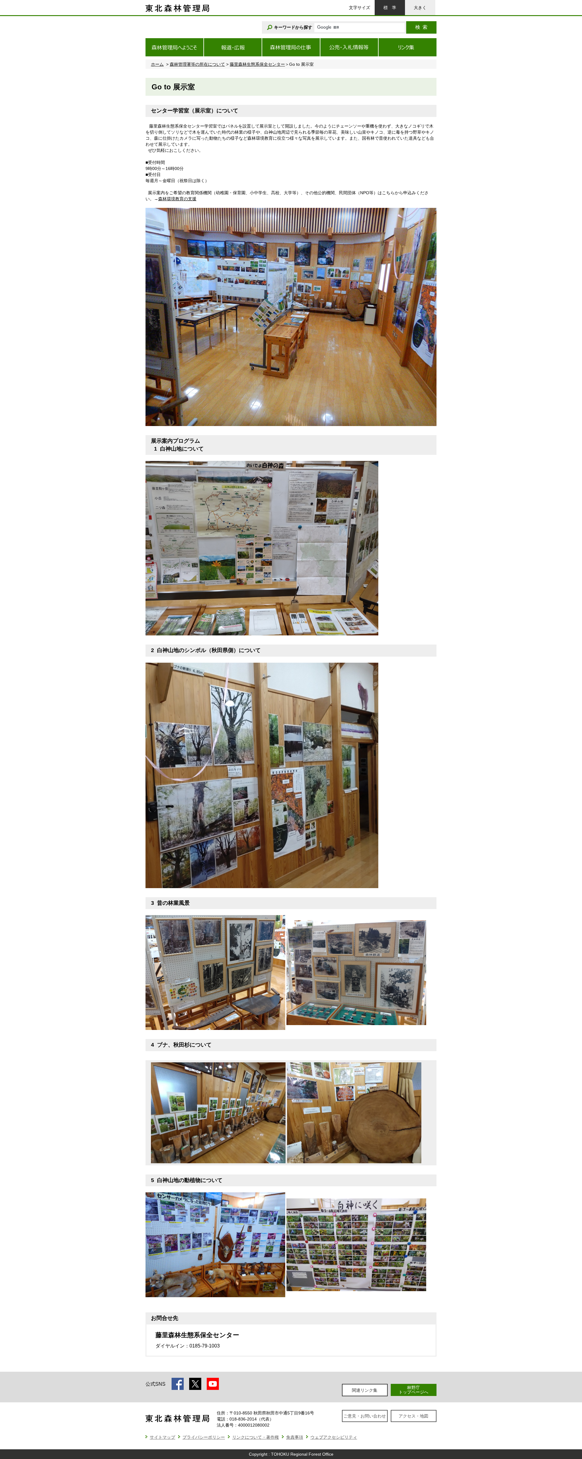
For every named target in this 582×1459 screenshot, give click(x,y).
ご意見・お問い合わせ (364, 1416)
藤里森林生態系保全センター (257, 64)
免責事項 (294, 1437)
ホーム (157, 64)
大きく (420, 7)
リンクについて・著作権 (255, 1437)
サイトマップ (162, 1437)
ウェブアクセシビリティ (333, 1437)
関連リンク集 (364, 1390)
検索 (421, 27)
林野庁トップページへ (413, 1389)
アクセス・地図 (413, 1416)
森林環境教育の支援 (177, 198)
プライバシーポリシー (203, 1437)
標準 (389, 7)
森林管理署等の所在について (197, 64)
